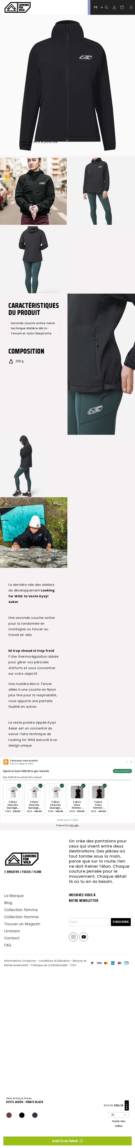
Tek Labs (74, 825)
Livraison (12, 930)
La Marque (14, 895)
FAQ (7, 945)
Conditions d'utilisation (55, 961)
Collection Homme (21, 916)
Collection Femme (21, 909)
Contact (12, 938)
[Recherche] (106, 7)
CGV (73, 965)
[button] (131, 7)
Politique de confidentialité (49, 965)
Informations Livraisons (20, 961)
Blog (8, 902)
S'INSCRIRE (121, 921)
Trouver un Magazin (22, 923)
